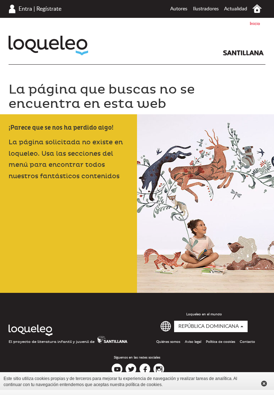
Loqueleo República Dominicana (48, 45)
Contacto (247, 342)
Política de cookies (220, 342)
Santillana (243, 52)
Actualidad (235, 8)
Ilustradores (206, 8)
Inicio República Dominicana (257, 8)
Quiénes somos (168, 342)
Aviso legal (193, 342)
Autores (178, 8)
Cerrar (264, 383)
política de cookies (144, 384)
